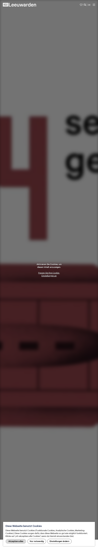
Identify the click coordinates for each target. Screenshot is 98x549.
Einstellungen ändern (59, 541)
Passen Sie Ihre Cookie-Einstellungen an (49, 274)
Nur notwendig (37, 541)
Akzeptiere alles (15, 541)
